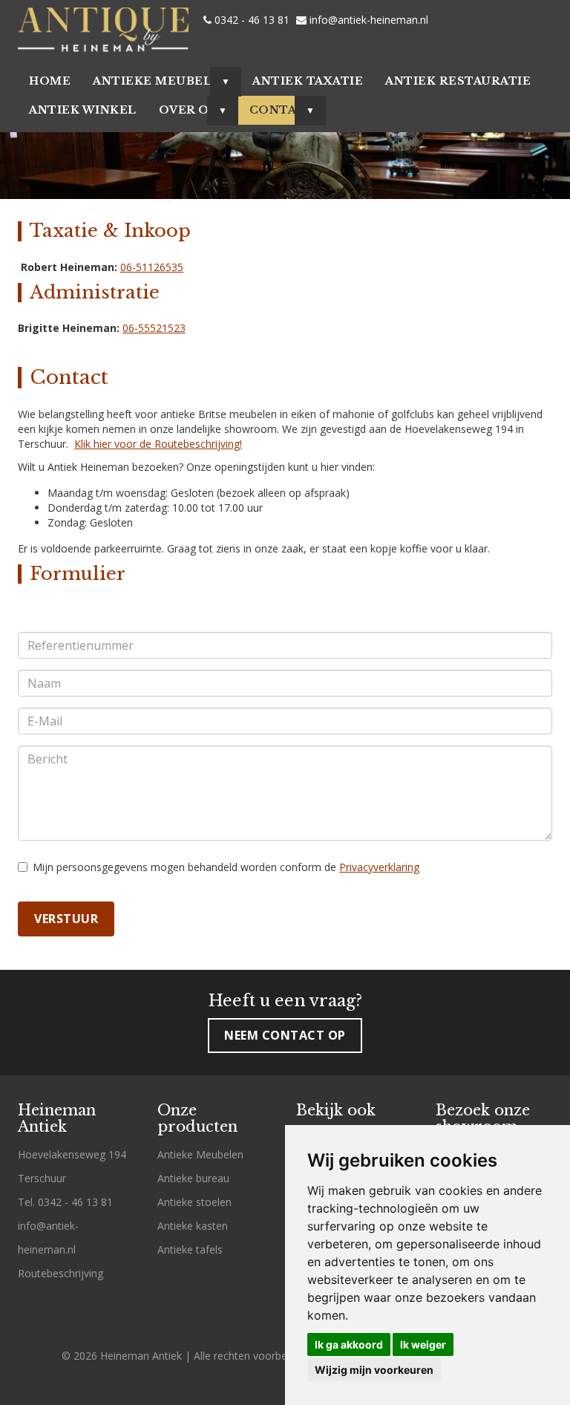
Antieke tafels (190, 1249)
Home (50, 81)
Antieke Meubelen (161, 81)
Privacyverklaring (379, 867)
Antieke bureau (193, 1178)
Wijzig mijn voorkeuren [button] (374, 1369)
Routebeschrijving (60, 1273)
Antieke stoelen (194, 1202)
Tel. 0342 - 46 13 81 (65, 1202)
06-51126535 (151, 267)
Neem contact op (285, 1035)
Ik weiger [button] (423, 1344)
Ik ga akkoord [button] (349, 1344)
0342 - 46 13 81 (250, 20)
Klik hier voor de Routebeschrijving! (158, 444)
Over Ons (193, 110)
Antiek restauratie (458, 81)
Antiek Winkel (83, 110)
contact (282, 110)
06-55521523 (154, 328)
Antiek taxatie (307, 81)
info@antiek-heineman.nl (367, 20)
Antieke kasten (192, 1226)
